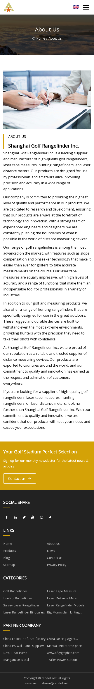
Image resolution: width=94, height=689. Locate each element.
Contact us (17, 478)
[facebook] (6, 517)
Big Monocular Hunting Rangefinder (63, 613)
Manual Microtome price (64, 646)
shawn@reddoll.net (55, 683)
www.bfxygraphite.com (63, 653)
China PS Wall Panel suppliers (24, 646)
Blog (6, 558)
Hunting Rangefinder (17, 598)
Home (40, 38)
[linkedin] (15, 517)
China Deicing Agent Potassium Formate (61, 639)
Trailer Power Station (62, 660)
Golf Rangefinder (15, 591)
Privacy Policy (56, 565)
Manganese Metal (16, 660)
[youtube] (33, 517)
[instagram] (41, 517)
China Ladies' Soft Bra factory (24, 639)
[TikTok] (50, 517)
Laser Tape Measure (61, 591)
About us (53, 543)
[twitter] (24, 517)
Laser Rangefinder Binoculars (24, 612)
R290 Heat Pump (15, 653)
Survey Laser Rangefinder (21, 605)
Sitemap (9, 565)
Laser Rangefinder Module (65, 605)
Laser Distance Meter (62, 598)
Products (9, 551)
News (51, 551)
